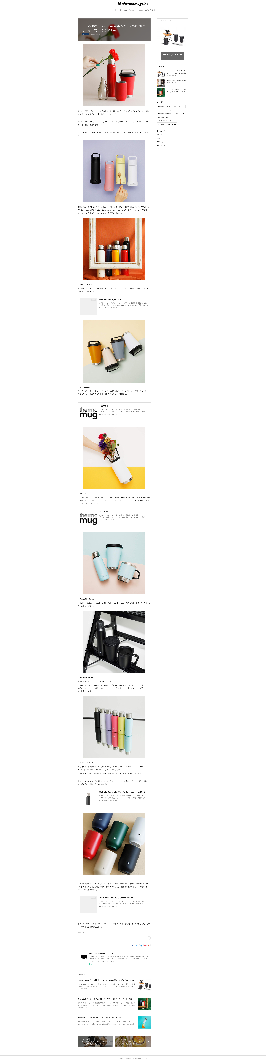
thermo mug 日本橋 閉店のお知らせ (177, 80)
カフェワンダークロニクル (167, 124)
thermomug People (127, 10)
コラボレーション (164, 120)
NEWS (171, 110)
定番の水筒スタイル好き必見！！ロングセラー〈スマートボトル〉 (100, 1018)
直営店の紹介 (179, 106)
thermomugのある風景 (146, 10)
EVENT (161, 110)
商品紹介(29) (81, 932)
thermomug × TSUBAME (172, 54)
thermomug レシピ (164, 106)
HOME (113, 10)
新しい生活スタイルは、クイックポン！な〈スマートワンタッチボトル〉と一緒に (105, 999)
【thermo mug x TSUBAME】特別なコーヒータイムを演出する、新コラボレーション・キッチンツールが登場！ (115, 980)
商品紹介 (85, 34)
